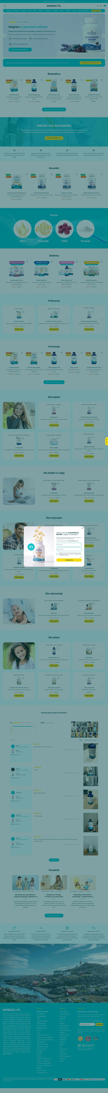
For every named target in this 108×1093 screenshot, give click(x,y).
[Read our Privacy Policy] (81, 557)
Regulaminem (78, 554)
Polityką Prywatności (63, 555)
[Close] (82, 528)
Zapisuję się (69, 560)
